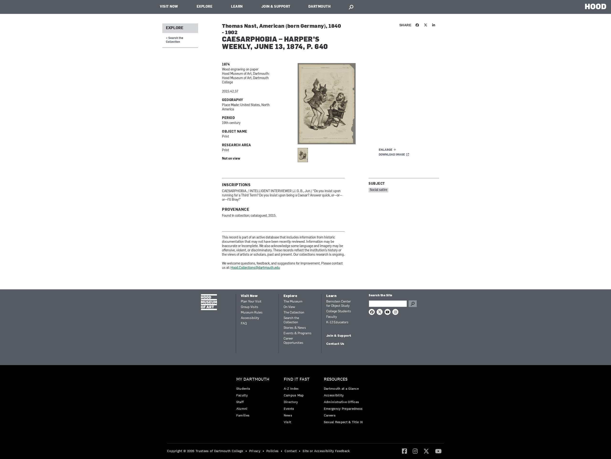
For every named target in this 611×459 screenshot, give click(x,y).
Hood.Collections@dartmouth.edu (255, 268)
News (288, 415)
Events (289, 408)
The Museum (293, 301)
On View (289, 307)
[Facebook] (404, 451)
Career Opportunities (293, 341)
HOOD (595, 6)
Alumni (242, 408)
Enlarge (385, 150)
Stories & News (295, 328)
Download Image (392, 154)
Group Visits (249, 307)
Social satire (378, 190)
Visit (287, 422)
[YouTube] (438, 451)
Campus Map (294, 395)
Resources (336, 379)
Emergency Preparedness (343, 408)
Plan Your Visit (251, 301)
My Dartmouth (252, 379)
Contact (290, 451)
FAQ (244, 323)
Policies (272, 451)
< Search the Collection (174, 40)
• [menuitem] (246, 451)
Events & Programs (297, 333)
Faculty (331, 317)
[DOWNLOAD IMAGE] (355, 103)
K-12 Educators (337, 322)
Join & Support (275, 7)
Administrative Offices (341, 402)
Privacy (254, 451)
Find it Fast (297, 379)
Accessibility (250, 318)
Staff (240, 402)
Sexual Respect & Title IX (343, 422)
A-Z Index (291, 388)
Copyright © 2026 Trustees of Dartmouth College (205, 451)
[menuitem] (254, 398)
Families (242, 415)
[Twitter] (426, 451)
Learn (237, 7)
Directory (291, 402)
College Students (338, 311)
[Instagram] (415, 451)
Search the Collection (291, 320)
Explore (205, 7)
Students (243, 388)
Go (413, 303)
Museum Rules (252, 312)
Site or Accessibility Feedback (326, 451)
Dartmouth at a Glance (341, 388)
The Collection (294, 312)
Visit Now (169, 7)
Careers (330, 415)
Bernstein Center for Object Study (338, 304)
